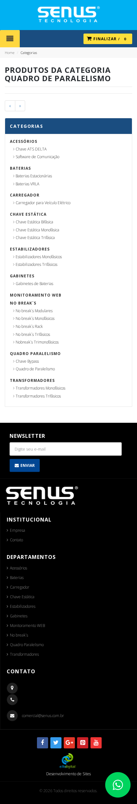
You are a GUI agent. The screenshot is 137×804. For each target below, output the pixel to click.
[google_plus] (69, 742)
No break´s (23, 303)
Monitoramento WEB (35, 295)
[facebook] (42, 742)
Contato (16, 540)
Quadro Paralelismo (35, 353)
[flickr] (82, 742)
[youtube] (96, 742)
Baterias (20, 168)
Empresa (17, 530)
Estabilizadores (30, 249)
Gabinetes (22, 276)
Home (9, 52)
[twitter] (55, 742)
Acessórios (23, 141)
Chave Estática (28, 214)
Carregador (25, 195)
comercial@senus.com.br (43, 715)
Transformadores (32, 380)
